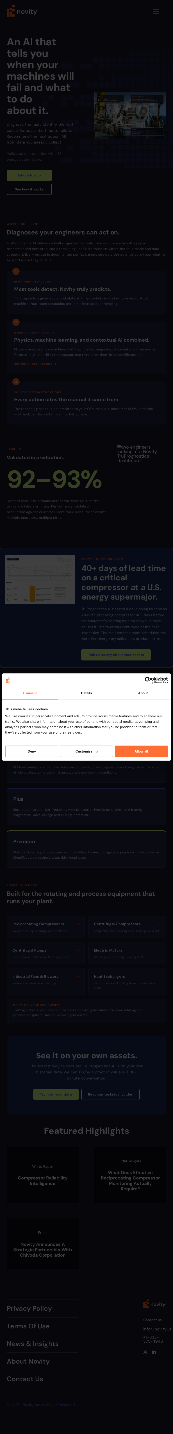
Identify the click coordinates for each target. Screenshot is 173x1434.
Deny (32, 751)
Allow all (141, 751)
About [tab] (143, 693)
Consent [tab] (30, 693)
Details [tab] (86, 693)
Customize (83, 751)
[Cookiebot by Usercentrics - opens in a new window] (148, 680)
